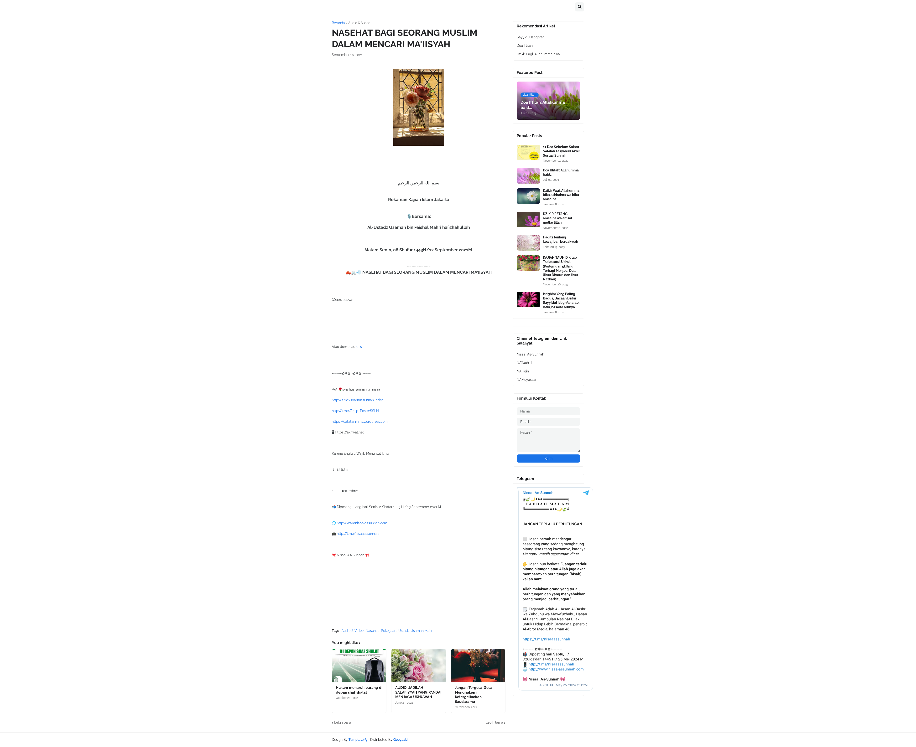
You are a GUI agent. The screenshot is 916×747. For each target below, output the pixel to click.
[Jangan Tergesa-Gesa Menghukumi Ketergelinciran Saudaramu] (478, 665)
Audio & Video (359, 23)
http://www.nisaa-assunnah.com (362, 523)
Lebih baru (342, 722)
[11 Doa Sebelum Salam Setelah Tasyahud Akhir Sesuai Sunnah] (528, 152)
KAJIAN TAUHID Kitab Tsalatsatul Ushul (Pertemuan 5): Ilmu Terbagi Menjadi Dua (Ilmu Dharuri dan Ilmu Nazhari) (560, 268)
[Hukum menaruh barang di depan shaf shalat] (359, 665)
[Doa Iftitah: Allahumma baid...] (528, 176)
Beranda (338, 23)
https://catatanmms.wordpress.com (360, 421)
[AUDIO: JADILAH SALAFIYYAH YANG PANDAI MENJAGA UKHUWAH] (418, 665)
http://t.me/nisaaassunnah (358, 534)
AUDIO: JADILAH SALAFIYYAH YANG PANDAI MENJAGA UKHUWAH (418, 692)
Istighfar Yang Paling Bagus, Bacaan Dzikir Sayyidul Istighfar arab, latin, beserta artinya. (561, 300)
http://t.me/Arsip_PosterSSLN (355, 411)
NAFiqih (523, 371)
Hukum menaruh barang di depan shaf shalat (359, 690)
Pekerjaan (388, 631)
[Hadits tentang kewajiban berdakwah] (528, 243)
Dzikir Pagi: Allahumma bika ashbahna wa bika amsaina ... (561, 195)
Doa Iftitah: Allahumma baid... (561, 172)
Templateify (358, 740)
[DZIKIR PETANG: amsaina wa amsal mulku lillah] (528, 219)
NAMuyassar (526, 379)
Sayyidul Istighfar (530, 37)
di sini (360, 347)
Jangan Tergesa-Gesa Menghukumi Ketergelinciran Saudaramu (473, 694)
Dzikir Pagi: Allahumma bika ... (540, 54)
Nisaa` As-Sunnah (530, 354)
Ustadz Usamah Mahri (415, 631)
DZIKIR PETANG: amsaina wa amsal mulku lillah (557, 218)
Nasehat (372, 631)
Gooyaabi (400, 740)
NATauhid (524, 363)
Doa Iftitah (525, 45)
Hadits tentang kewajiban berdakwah (560, 239)
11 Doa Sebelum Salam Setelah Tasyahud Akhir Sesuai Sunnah (561, 151)
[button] (579, 6)
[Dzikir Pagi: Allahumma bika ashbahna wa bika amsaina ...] (528, 196)
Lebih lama (494, 722)
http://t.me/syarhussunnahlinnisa (358, 400)
